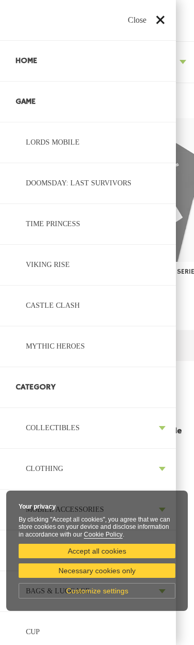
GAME (26, 102)
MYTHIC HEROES (55, 346)
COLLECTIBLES (53, 428)
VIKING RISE (48, 265)
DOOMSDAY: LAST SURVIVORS (78, 183)
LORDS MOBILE (53, 142)
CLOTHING (44, 469)
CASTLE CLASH (53, 305)
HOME (26, 61)
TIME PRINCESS (53, 224)
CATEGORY (36, 387)
